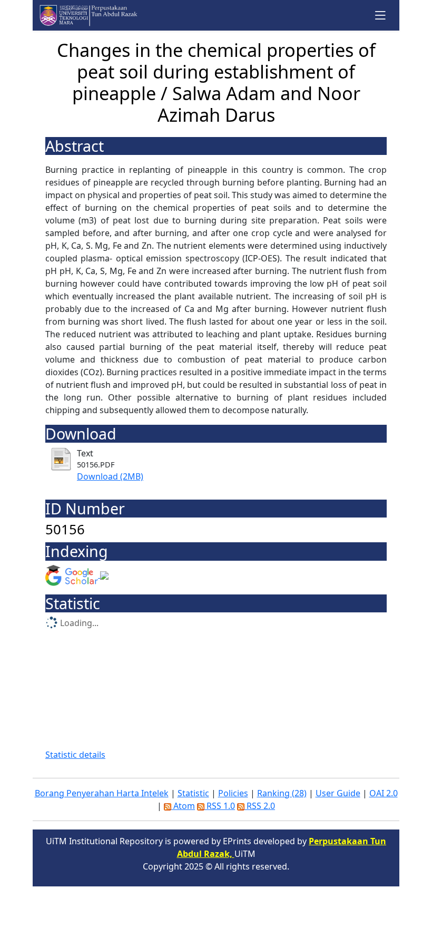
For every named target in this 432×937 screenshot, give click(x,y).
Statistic (193, 793)
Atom (183, 806)
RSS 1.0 (219, 806)
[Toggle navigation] (380, 15)
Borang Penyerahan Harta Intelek (102, 793)
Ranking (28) (282, 793)
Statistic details (75, 754)
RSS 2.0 (259, 806)
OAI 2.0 (383, 793)
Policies (233, 793)
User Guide (338, 793)
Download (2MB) (110, 476)
